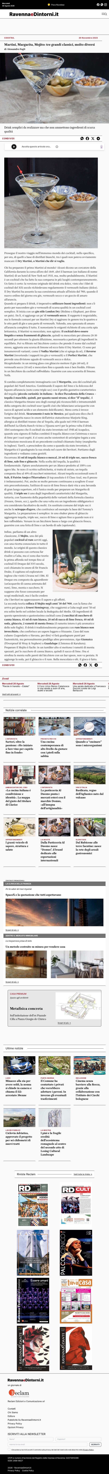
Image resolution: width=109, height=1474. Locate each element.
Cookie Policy (28, 1470)
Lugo (8, 1078)
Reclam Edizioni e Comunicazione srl (26, 1401)
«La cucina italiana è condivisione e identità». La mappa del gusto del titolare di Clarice (18, 797)
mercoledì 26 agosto (13, 683)
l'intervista (11, 739)
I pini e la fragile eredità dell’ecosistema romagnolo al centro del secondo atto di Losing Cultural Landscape (53, 1144)
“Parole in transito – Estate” (15, 686)
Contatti (12, 1408)
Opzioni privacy (16, 1427)
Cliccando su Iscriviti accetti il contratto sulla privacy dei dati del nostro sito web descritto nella (52, 1450)
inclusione (81, 1078)
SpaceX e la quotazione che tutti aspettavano (33, 894)
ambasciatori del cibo (16, 787)
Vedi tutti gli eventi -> (11, 694)
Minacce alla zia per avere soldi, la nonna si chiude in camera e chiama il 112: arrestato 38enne (19, 1088)
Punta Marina (47, 1078)
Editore (11, 1416)
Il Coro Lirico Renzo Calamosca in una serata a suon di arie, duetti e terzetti (53, 688)
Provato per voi (48, 739)
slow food (81, 840)
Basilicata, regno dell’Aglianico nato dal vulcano (89, 794)
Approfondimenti (84, 739)
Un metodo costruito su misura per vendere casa (35, 946)
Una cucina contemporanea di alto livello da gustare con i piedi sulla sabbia (54, 749)
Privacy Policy (15, 1423)
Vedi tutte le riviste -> (83, 1174)
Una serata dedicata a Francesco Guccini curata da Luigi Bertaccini (89, 688)
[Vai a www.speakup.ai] (101, 146)
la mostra (46, 1130)
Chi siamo (13, 1412)
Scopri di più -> (12, 930)
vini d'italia (81, 787)
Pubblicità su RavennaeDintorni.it (24, 1420)
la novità (45, 840)
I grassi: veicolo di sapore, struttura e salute (17, 846)
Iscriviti (95, 1444)
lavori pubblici (13, 1130)
